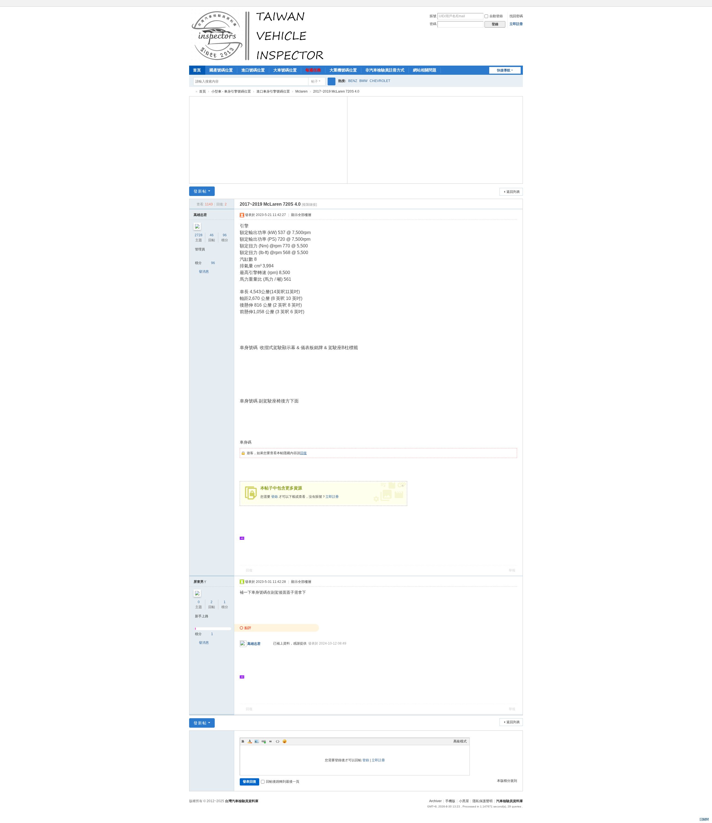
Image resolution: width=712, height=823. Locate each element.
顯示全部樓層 (301, 215)
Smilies (284, 741)
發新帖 (200, 191)
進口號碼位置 (253, 70)
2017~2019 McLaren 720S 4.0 (336, 91)
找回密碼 (516, 16)
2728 (198, 235)
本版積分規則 (507, 781)
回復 (303, 453)
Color (250, 741)
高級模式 (460, 741)
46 (212, 235)
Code (277, 741)
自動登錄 (496, 16)
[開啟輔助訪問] (521, 3)
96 (225, 235)
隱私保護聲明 (483, 801)
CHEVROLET (380, 81)
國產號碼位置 (221, 70)
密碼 (433, 24)
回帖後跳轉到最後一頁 (282, 782)
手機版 (450, 801)
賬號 (433, 16)
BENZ (352, 81)
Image (256, 741)
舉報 (512, 570)
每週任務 (313, 70)
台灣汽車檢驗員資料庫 (241, 801)
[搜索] (331, 81)
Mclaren (301, 91)
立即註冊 (516, 24)
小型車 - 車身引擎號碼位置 (231, 91)
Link (263, 741)
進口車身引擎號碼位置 (273, 91)
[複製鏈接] (309, 205)
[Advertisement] (268, 139)
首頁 (197, 70)
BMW (363, 81)
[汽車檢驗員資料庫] (258, 36)
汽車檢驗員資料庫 (191, 92)
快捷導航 (503, 70)
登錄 (274, 497)
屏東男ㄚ (200, 582)
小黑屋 (464, 801)
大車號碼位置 (285, 70)
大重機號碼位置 (343, 70)
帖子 (314, 81)
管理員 (200, 249)
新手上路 (201, 616)
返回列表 (513, 192)
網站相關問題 (424, 70)
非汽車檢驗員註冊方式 (384, 70)
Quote (270, 741)
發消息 (204, 271)
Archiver (435, 801)
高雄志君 (200, 215)
